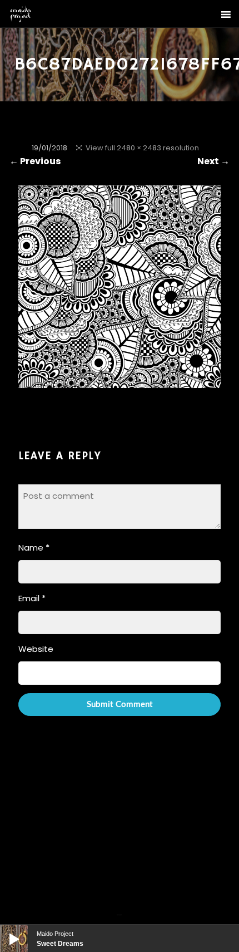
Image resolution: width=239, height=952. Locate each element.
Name (33, 547)
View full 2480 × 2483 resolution (142, 148)
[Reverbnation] (120, 908)
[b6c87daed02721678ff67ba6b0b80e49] (119, 381)
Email (32, 598)
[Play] (5, 930)
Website (35, 649)
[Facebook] (118, 908)
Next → (213, 161)
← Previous (35, 161)
